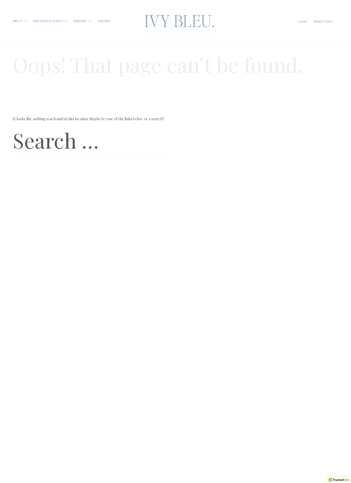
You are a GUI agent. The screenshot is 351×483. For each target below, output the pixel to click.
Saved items (323, 22)
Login (302, 22)
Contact (104, 21)
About (18, 21)
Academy (80, 21)
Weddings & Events (48, 21)
